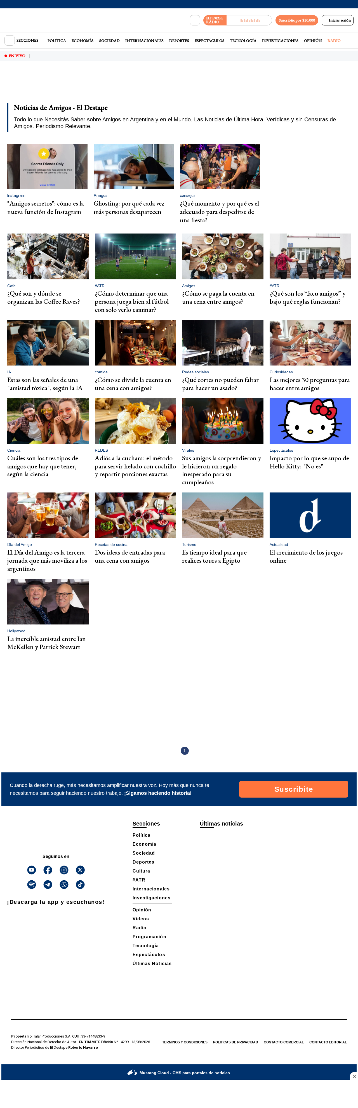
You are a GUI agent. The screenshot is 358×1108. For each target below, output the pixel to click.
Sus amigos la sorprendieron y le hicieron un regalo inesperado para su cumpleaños (221, 470)
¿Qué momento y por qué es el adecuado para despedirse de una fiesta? (219, 211)
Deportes (179, 40)
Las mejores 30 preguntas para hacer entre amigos (310, 383)
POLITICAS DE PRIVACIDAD (235, 1042)
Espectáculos (209, 40)
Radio (334, 40)
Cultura (141, 871)
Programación (149, 936)
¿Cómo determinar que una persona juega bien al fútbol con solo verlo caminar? (132, 301)
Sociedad (109, 40)
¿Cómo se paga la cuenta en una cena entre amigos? (218, 297)
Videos (141, 918)
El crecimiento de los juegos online (306, 556)
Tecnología (243, 40)
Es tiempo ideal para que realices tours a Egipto (214, 556)
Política (57, 40)
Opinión (313, 40)
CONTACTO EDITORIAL (328, 1042)
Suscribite (293, 789)
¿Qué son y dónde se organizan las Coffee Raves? (43, 297)
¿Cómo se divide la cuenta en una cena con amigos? (133, 383)
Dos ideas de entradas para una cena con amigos (130, 556)
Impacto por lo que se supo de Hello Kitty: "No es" (309, 462)
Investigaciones (280, 40)
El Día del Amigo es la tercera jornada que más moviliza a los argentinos (47, 560)
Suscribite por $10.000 (297, 20)
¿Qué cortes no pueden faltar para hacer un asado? (220, 383)
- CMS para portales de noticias (185, 1073)
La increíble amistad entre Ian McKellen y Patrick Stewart (46, 642)
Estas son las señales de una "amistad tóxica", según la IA (45, 383)
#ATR (139, 880)
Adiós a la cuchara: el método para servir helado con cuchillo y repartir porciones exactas (135, 466)
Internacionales (144, 40)
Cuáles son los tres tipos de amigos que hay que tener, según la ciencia (42, 466)
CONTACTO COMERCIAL (284, 1042)
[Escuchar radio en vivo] (249, 20)
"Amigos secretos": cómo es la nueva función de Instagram (45, 207)
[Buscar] (194, 20)
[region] (179, 85)
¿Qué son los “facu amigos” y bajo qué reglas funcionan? (307, 297)
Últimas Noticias (152, 963)
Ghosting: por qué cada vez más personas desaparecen (129, 207)
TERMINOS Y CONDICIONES (185, 1042)
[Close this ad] (354, 1076)
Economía (83, 40)
